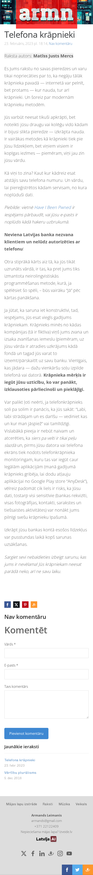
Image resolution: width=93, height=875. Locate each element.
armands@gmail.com (46, 820)
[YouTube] (69, 853)
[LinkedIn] (42, 853)
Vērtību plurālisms (20, 773)
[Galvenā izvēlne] (7, 12)
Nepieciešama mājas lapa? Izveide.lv (46, 831)
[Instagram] (60, 853)
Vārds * (10, 644)
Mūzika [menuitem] (64, 804)
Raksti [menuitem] (48, 804)
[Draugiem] (51, 853)
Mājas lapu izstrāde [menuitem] (21, 804)
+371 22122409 (46, 826)
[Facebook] (33, 853)
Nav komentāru (60, 43)
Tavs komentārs (16, 686)
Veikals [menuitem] (81, 804)
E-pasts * (11, 665)
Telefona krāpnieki (19, 760)
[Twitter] (24, 853)
